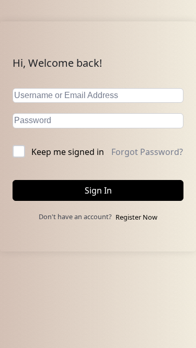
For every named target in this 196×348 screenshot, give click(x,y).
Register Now (136, 217)
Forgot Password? (147, 152)
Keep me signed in (67, 152)
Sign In (98, 190)
